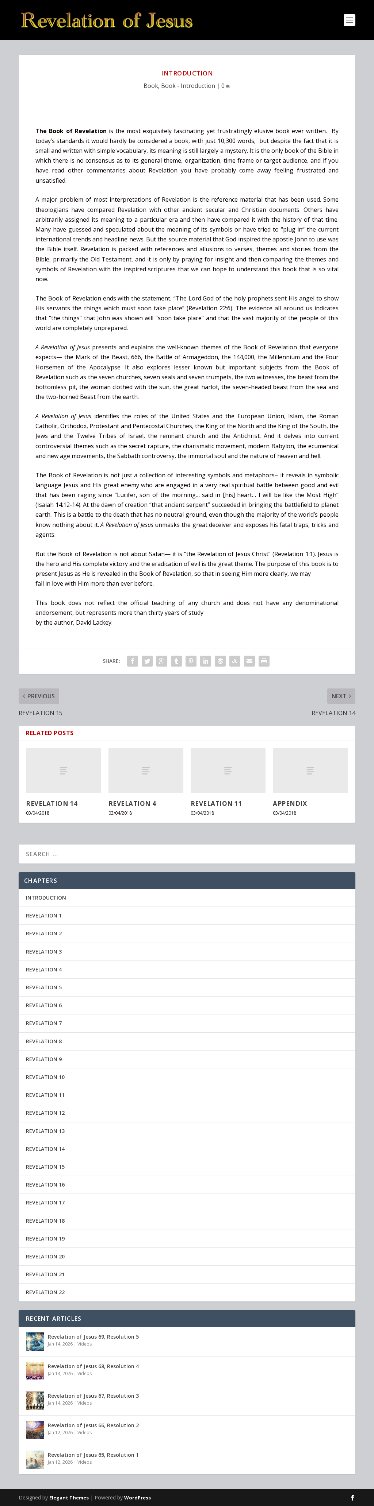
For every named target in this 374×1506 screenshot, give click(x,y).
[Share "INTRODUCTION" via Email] (249, 661)
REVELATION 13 (45, 1130)
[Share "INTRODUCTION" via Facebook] (132, 661)
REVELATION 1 (44, 915)
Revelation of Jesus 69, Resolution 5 (93, 1336)
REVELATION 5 (44, 987)
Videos (84, 1344)
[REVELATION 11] (228, 770)
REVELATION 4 (132, 803)
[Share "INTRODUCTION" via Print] (264, 661)
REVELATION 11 (217, 803)
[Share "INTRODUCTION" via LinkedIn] (205, 661)
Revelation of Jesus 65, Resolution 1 (93, 1454)
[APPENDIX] (310, 770)
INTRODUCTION (46, 897)
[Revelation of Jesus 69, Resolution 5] (35, 1341)
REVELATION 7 (44, 1023)
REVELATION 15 (45, 1166)
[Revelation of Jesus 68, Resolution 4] (35, 1371)
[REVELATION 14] (63, 770)
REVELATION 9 (44, 1059)
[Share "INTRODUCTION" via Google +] (161, 661)
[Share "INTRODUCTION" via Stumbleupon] (235, 661)
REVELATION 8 (44, 1041)
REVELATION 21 (45, 1274)
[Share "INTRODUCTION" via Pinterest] (191, 661)
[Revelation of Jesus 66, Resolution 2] (35, 1430)
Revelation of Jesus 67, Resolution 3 (93, 1395)
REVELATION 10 (45, 1077)
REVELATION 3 (44, 951)
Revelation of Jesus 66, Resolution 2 (93, 1425)
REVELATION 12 (45, 1112)
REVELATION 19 (45, 1238)
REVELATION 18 (45, 1220)
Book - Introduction (188, 86)
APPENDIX (290, 803)
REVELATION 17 (45, 1202)
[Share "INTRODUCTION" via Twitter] (147, 661)
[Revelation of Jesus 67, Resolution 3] (35, 1401)
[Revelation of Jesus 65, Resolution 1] (35, 1460)
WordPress (137, 1497)
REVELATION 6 (44, 1005)
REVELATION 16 (45, 1184)
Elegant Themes (69, 1497)
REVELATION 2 (44, 933)
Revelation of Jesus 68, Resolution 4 (93, 1366)
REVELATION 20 (45, 1256)
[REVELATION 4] (145, 770)
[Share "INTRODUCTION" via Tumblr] (176, 661)
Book (151, 86)
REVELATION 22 (45, 1292)
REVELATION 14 (52, 803)
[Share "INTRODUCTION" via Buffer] (220, 661)
